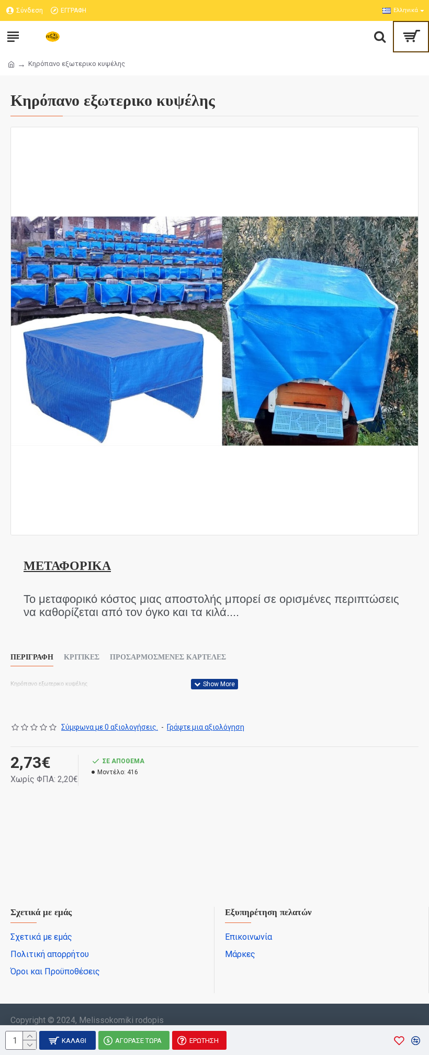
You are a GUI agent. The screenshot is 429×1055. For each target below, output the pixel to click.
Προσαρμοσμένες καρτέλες (168, 657)
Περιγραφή (31, 657)
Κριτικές (81, 657)
